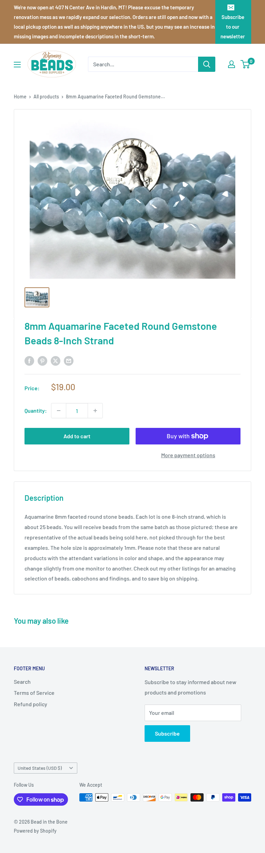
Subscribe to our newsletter (232, 26)
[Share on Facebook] (29, 360)
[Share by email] (68, 360)
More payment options (188, 455)
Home (20, 96)
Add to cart (76, 436)
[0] (245, 64)
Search (22, 681)
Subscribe (167, 733)
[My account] (231, 64)
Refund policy (30, 704)
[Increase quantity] (95, 410)
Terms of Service (34, 692)
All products (46, 96)
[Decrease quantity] (58, 410)
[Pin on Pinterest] (42, 360)
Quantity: (35, 410)
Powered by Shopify (35, 831)
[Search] (206, 64)
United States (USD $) (40, 768)
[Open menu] (17, 64)
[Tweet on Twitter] (55, 360)
